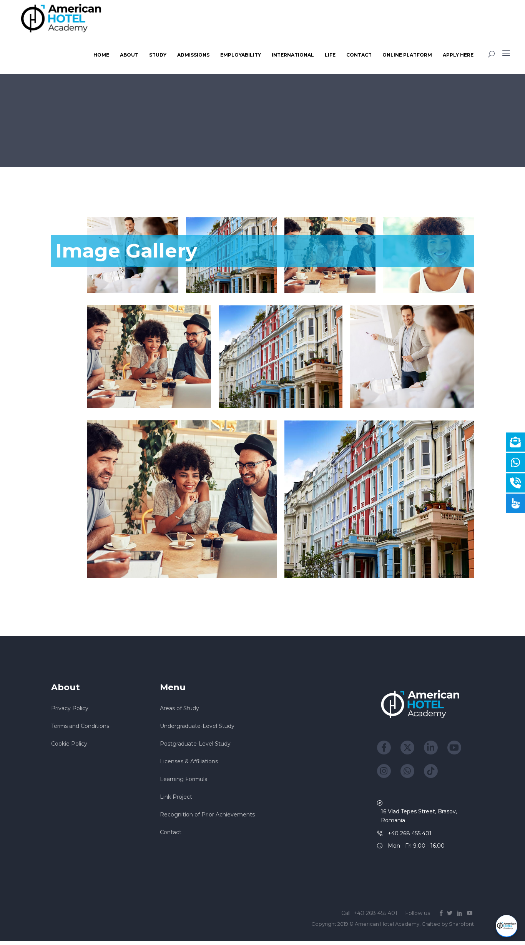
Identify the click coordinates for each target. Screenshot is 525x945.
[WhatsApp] (407, 771)
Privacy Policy (69, 708)
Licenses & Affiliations (189, 761)
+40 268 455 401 (376, 913)
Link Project (176, 796)
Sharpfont (461, 924)
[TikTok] (431, 771)
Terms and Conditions (80, 726)
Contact (170, 832)
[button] (506, 926)
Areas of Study (179, 708)
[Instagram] (384, 771)
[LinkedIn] (431, 747)
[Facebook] (384, 747)
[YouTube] (454, 747)
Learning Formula (184, 779)
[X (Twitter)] (407, 747)
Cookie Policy (69, 743)
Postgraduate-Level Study (195, 743)
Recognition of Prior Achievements (207, 814)
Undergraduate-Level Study (197, 726)
